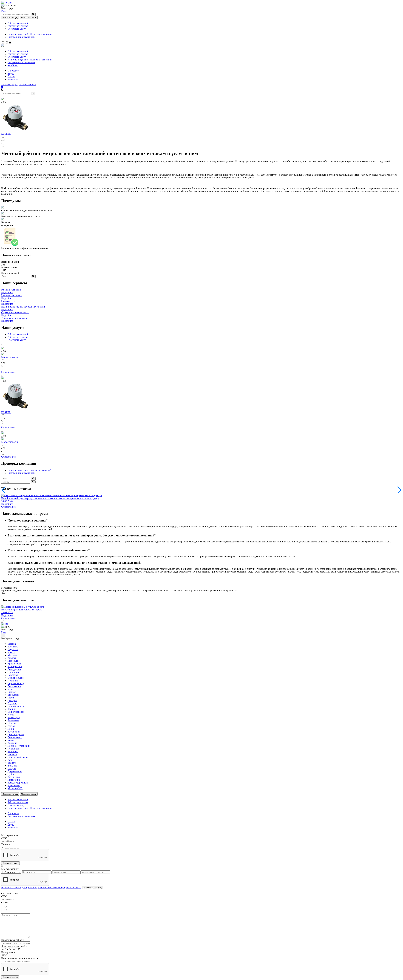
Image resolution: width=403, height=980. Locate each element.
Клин (10, 689)
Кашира (12, 740)
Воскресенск (14, 686)
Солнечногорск (16, 711)
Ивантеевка (14, 785)
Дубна (11, 774)
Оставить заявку (10, 863)
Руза (3, 11)
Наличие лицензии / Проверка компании (30, 59)
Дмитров (12, 700)
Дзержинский (15, 771)
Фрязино (12, 765)
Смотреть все (8, 372)
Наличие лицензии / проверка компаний (29, 470)
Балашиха (13, 646)
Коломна (12, 743)
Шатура (12, 768)
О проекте (13, 70)
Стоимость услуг (17, 28)
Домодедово (14, 669)
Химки (11, 652)
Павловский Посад (18, 757)
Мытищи (12, 655)
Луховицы (13, 748)
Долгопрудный (16, 734)
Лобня (11, 728)
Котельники (14, 777)
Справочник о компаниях (21, 37)
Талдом (12, 762)
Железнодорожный (18, 782)
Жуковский (14, 731)
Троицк (12, 709)
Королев (12, 658)
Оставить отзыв (28, 17)
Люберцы (13, 660)
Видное (12, 692)
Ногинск (12, 754)
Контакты (13, 79)
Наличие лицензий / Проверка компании (30, 34)
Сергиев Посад (16, 683)
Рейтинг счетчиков (18, 26)
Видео (11, 73)
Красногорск (14, 663)
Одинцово (13, 672)
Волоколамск (15, 737)
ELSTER (6, 133)
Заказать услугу (10, 17)
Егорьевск (13, 694)
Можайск (13, 751)
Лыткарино (14, 779)
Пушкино (13, 680)
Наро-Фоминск (16, 706)
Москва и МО (15, 788)
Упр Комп (13, 65)
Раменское (13, 720)
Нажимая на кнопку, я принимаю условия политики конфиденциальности (41, 887)
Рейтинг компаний (18, 23)
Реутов (11, 726)
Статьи (11, 76)
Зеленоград (14, 717)
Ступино (12, 703)
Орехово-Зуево (16, 677)
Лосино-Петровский (19, 745)
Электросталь (15, 666)
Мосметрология (9, 357)
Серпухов (13, 675)
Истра (11, 714)
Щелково (12, 723)
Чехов (11, 697)
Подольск (13, 649)
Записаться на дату (92, 887)
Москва (12, 643)
